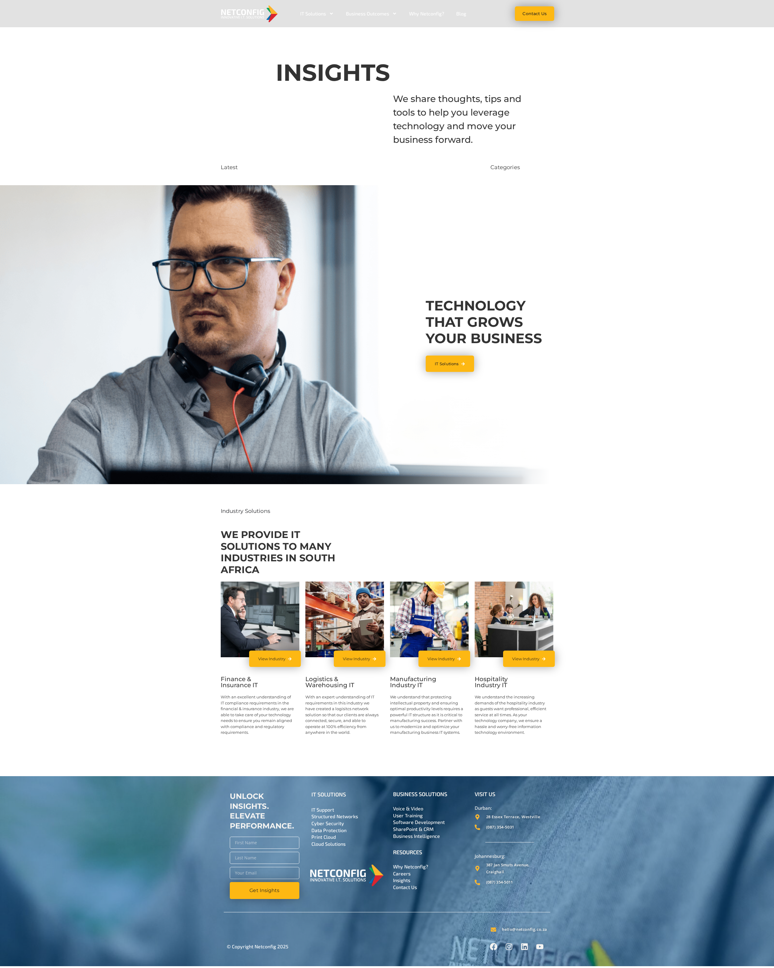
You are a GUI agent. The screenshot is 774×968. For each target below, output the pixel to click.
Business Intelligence (416, 836)
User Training (408, 815)
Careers (402, 873)
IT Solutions (313, 13)
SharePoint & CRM (413, 829)
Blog (461, 13)
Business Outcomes (367, 13)
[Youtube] (539, 946)
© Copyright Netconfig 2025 (257, 946)
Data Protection (328, 830)
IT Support (322, 809)
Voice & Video (408, 808)
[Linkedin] (524, 946)
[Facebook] (493, 946)
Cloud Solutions (328, 844)
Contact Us (405, 887)
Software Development (419, 822)
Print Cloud (323, 837)
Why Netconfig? (426, 13)
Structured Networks (334, 816)
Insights (401, 880)
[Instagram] (508, 946)
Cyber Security (327, 823)
